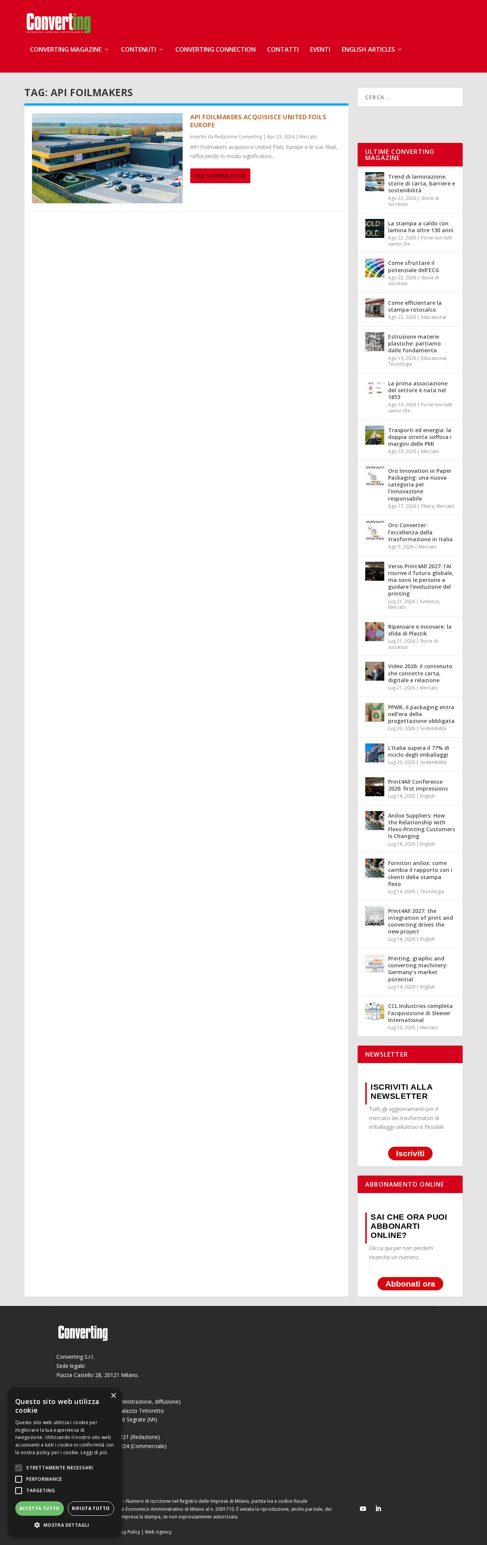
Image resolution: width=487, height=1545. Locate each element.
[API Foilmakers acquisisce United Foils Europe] (107, 158)
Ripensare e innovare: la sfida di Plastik (420, 630)
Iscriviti (410, 1153)
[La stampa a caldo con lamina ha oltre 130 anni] (374, 228)
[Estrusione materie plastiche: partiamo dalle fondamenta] (374, 341)
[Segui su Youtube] (363, 1508)
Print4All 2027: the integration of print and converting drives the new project (420, 921)
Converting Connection (215, 50)
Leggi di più (94, 1452)
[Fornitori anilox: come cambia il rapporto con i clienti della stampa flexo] (374, 868)
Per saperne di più (220, 175)
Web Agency (158, 1532)
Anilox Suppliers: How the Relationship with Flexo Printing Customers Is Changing (421, 826)
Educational (433, 317)
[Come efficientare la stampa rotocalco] (374, 307)
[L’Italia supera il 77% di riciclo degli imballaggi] (374, 752)
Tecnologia (400, 364)
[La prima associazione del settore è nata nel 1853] (374, 388)
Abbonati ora (410, 1283)
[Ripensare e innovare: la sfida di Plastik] (374, 631)
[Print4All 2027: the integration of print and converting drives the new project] (374, 915)
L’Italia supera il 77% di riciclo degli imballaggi (418, 751)
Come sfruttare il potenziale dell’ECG (413, 266)
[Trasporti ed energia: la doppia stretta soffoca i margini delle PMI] (374, 435)
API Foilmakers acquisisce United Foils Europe (258, 121)
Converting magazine (66, 50)
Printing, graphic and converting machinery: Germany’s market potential (418, 969)
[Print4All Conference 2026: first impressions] (374, 786)
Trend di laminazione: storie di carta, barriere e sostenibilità (421, 183)
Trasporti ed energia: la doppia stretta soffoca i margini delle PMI (420, 436)
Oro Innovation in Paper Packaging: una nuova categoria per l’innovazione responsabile (420, 484)
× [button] (113, 1396)
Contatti (283, 50)
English (427, 796)
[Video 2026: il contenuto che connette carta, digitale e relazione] (374, 671)
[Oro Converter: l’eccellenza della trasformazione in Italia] (374, 530)
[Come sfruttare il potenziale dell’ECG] (374, 267)
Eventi (320, 50)
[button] (64, 1525)
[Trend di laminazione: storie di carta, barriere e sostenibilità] (374, 181)
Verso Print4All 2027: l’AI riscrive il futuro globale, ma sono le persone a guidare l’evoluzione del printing (421, 580)
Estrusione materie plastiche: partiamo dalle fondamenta (414, 343)
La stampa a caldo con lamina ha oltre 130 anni (421, 227)
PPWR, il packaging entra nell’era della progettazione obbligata (421, 714)
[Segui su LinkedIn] (378, 1508)
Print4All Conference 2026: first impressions (418, 785)
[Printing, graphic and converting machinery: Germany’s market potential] (374, 963)
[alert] (65, 1462)
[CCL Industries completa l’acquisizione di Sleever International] (374, 1010)
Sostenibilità (433, 728)
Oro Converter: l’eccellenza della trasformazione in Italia (420, 531)
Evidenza (429, 601)
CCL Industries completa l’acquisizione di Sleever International (420, 1012)
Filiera (427, 506)
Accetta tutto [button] (39, 1508)
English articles (368, 50)
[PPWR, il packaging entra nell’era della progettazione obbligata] (374, 712)
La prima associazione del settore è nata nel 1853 (417, 390)
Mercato (308, 136)
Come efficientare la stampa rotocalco (415, 306)
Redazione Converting (238, 136)
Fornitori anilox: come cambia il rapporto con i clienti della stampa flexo (420, 873)
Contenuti (138, 50)
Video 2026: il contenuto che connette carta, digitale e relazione (420, 672)
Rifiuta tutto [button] (91, 1508)
